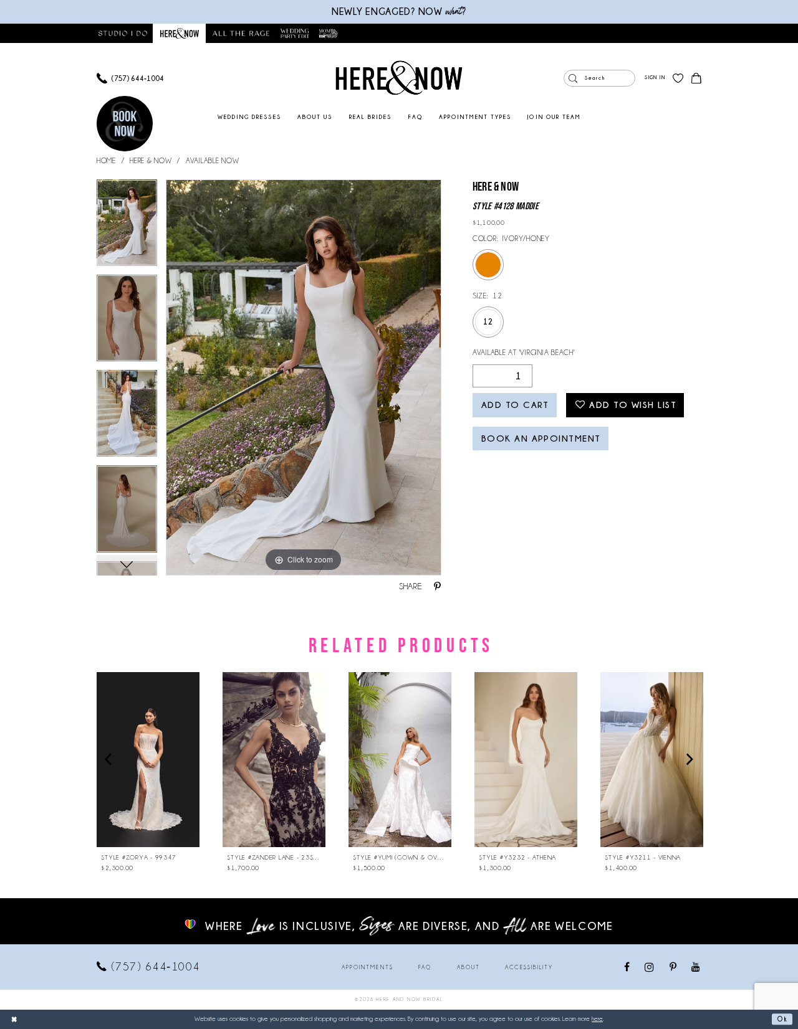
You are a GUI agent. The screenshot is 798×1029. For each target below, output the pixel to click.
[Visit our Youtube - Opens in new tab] (696, 968)
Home (106, 160)
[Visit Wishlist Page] (678, 78)
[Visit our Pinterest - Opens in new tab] (673, 968)
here (597, 1018)
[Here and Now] (399, 77)
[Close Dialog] (14, 1019)
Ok (782, 1019)
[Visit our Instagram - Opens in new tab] (650, 967)
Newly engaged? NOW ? (399, 11)
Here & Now (150, 160)
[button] (654, 78)
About (468, 967)
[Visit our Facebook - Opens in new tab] (627, 968)
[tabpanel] (127, 227)
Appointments (367, 967)
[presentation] (148, 759)
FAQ (424, 967)
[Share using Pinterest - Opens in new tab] (437, 586)
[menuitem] (130, 78)
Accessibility (529, 967)
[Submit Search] (573, 78)
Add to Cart (515, 405)
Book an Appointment (541, 438)
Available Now (212, 160)
